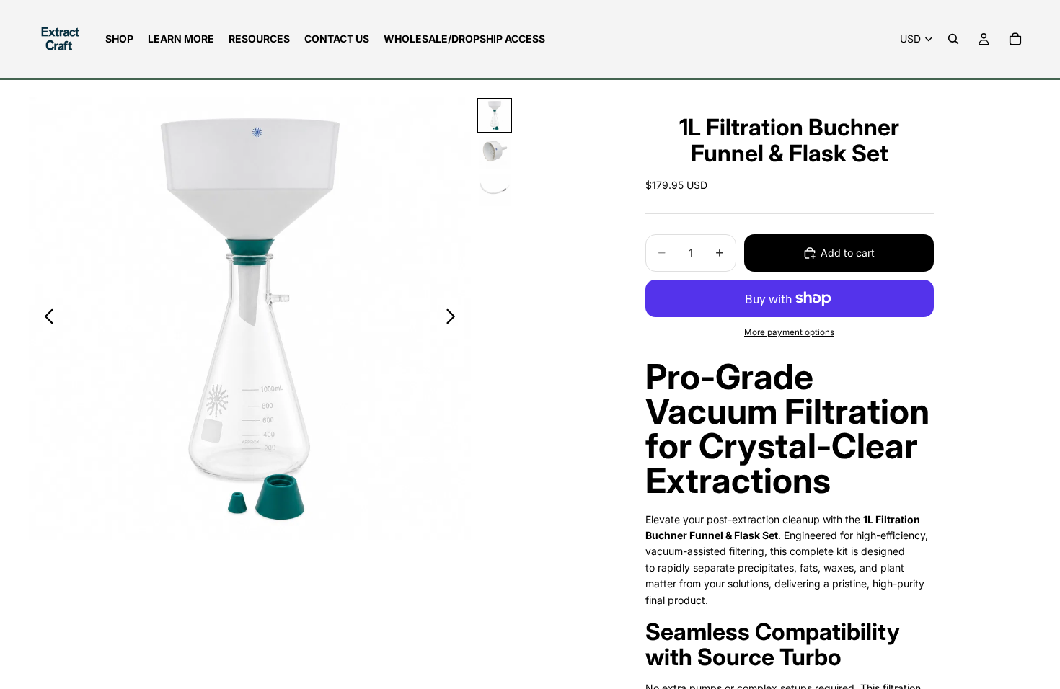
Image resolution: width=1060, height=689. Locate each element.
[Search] (953, 39)
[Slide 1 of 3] (495, 115)
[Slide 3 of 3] (495, 190)
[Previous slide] (45, 318)
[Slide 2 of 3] (495, 153)
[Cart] (1015, 39)
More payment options (789, 332)
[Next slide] (454, 318)
